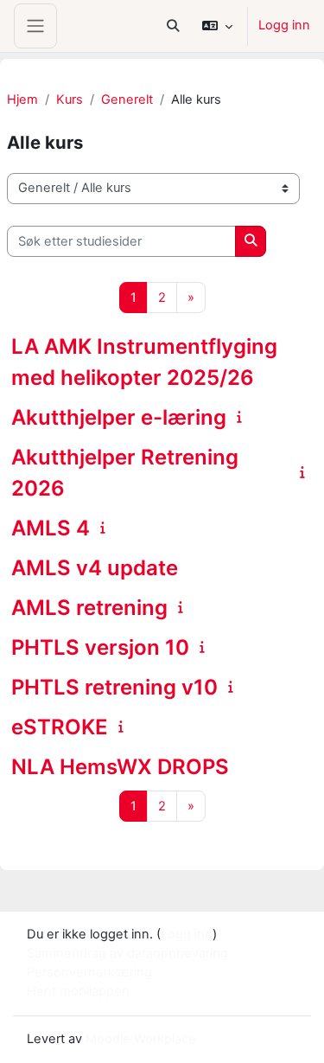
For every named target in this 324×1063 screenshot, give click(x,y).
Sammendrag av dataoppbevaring (127, 953)
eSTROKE (59, 727)
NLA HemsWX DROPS (120, 766)
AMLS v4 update (94, 567)
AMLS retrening (89, 607)
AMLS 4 (50, 528)
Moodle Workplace (141, 1039)
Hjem (22, 99)
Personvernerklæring (89, 972)
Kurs (69, 99)
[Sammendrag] (242, 417)
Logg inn (284, 25)
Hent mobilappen (78, 991)
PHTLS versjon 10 (100, 647)
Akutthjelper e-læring (118, 417)
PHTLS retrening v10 (114, 687)
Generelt (127, 99)
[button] (173, 26)
